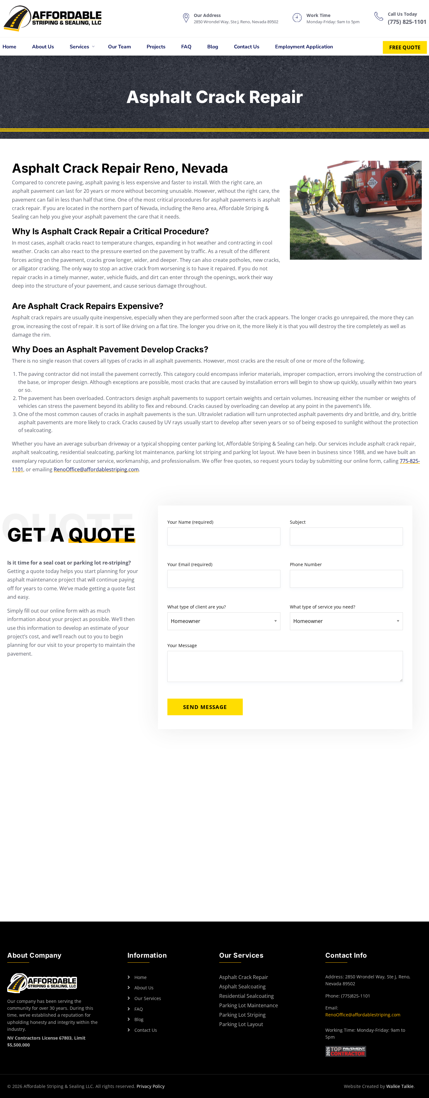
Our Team (119, 46)
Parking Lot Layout (241, 1025)
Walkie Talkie (400, 1086)
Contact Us (246, 46)
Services (79, 46)
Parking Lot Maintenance (248, 1006)
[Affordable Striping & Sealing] (59, 18)
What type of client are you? (196, 607)
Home (9, 46)
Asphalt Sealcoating (242, 987)
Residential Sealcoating (246, 996)
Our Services (147, 998)
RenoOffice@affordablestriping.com (96, 469)
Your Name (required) (190, 522)
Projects (156, 46)
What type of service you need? (322, 607)
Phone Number (306, 564)
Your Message (182, 645)
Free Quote (404, 47)
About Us (43, 46)
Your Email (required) (189, 564)
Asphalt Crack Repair (243, 978)
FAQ (186, 46)
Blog (212, 46)
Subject (298, 522)
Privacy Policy (151, 1086)
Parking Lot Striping (242, 1015)
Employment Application (304, 46)
